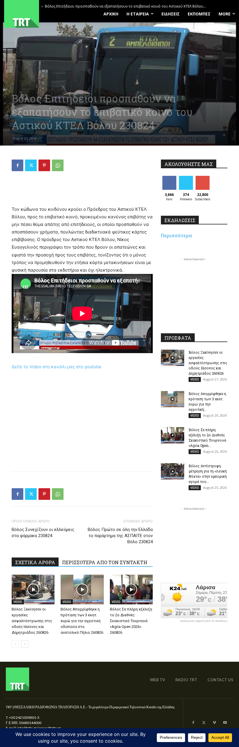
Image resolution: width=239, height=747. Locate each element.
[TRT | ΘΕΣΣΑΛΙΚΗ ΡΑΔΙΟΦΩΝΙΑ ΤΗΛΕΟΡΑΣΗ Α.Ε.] (39, 14)
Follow (186, 178)
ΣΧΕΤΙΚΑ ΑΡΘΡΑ (35, 562)
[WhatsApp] (58, 165)
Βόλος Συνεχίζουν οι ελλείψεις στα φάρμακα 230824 (43, 532)
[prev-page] (15, 644)
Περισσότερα (176, 235)
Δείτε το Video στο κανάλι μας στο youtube (56, 366)
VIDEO (17, 602)
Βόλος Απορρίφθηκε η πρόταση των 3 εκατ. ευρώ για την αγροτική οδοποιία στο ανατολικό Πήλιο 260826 (82, 621)
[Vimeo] (214, 723)
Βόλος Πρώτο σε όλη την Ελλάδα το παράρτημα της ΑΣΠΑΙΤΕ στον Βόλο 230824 (120, 535)
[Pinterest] (44, 165)
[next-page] (24, 644)
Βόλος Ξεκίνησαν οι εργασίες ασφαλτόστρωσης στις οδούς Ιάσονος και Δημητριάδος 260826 (32, 621)
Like (169, 178)
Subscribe (203, 178)
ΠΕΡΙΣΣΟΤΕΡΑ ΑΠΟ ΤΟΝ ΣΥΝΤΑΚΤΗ (104, 562)
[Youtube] (225, 723)
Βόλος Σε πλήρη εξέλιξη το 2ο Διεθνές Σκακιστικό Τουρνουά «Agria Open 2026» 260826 (131, 621)
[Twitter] (31, 165)
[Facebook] (17, 165)
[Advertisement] (82, 190)
